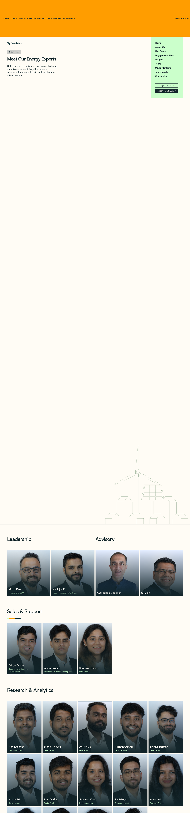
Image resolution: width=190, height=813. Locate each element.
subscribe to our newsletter (63, 18)
